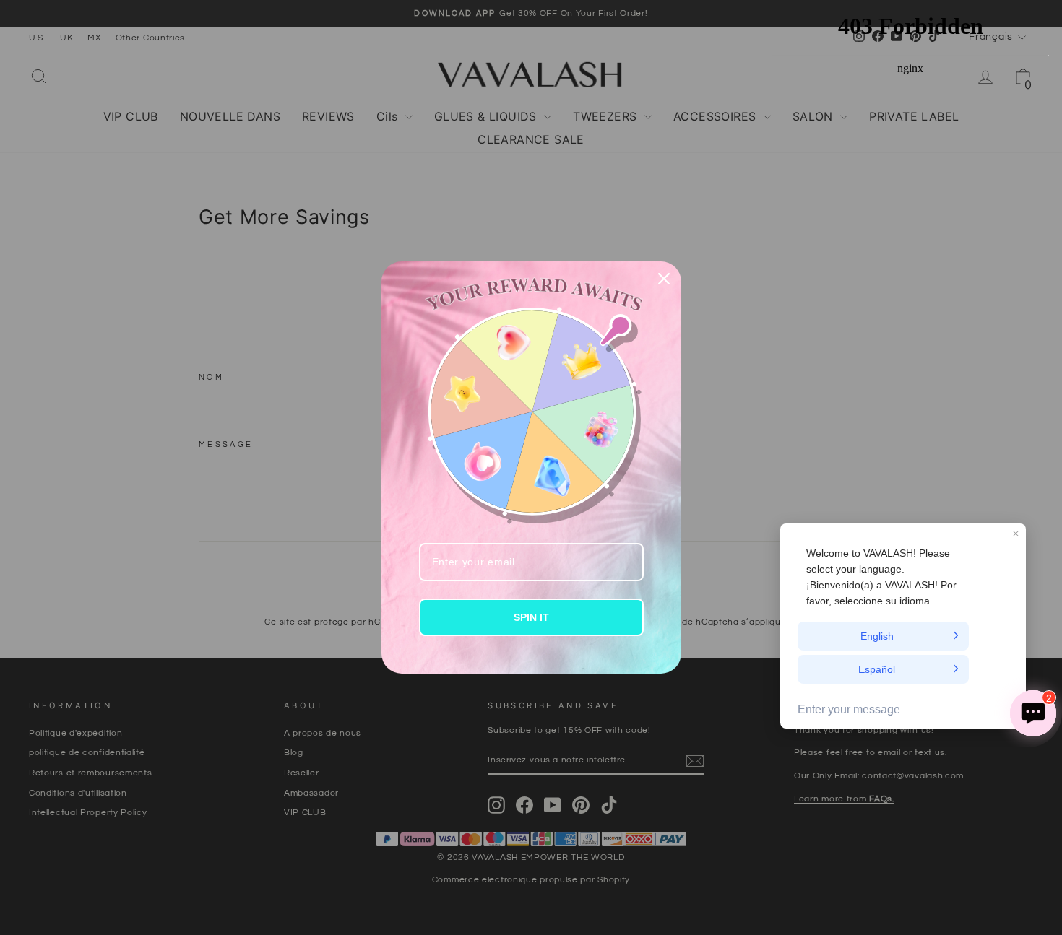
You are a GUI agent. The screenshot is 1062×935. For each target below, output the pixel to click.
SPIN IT (531, 617)
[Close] (664, 278)
